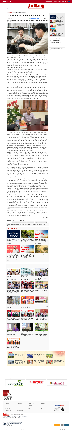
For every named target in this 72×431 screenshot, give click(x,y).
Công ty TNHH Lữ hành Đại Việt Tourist (56, 38)
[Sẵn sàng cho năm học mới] (41, 285)
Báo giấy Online (57, 1)
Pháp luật (41, 405)
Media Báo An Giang (20, 410)
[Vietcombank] (15, 382)
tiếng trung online (56, 42)
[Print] (45, 18)
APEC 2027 (29, 222)
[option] (15, 382)
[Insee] (36, 382)
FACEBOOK (57, 405)
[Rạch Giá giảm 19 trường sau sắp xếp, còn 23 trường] (41, 300)
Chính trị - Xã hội (31, 403)
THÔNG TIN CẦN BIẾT (7, 388)
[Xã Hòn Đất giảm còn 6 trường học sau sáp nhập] (13, 341)
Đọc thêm (9, 265)
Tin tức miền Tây (8, 410)
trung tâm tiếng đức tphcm (54, 44)
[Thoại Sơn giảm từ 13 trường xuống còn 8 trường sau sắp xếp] (27, 300)
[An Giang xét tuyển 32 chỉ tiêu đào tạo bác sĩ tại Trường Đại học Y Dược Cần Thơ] (13, 234)
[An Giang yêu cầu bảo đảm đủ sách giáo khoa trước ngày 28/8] (13, 300)
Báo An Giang (44, 222)
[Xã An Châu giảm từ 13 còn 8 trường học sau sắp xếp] (13, 313)
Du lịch (41, 408)
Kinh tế (6, 405)
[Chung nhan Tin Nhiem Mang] (16, 414)
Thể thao (29, 406)
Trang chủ (10, 12)
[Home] (10, 1)
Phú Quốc (36, 222)
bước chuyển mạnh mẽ (15, 222)
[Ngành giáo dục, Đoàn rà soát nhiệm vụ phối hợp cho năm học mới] (13, 327)
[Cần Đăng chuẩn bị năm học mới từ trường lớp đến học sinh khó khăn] (27, 272)
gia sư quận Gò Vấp (57, 48)
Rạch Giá (32, 222)
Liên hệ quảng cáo (48, 1)
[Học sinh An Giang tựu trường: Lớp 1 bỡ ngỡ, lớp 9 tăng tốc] (41, 272)
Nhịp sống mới (7, 408)
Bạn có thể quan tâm (12, 228)
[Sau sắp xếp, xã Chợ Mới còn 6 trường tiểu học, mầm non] (27, 313)
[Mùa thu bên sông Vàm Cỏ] (41, 249)
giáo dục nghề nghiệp (23, 222)
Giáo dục (15, 12)
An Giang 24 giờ (19, 403)
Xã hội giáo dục (22, 12)
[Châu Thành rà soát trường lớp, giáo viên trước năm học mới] (13, 272)
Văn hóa (18, 406)
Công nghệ (30, 405)
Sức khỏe (41, 406)
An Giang (40, 222)
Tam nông (18, 408)
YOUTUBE (62, 405)
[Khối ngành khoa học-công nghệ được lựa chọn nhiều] (27, 285)
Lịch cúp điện (63, 1)
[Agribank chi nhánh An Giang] (57, 382)
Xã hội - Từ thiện (42, 403)
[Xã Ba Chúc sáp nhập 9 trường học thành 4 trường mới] (41, 313)
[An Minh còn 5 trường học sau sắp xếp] (53, 26)
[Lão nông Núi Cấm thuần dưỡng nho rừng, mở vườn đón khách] (27, 234)
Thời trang (30, 408)
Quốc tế (6, 406)
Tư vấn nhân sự (55, 40)
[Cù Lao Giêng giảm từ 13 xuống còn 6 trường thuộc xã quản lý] (53, 30)
